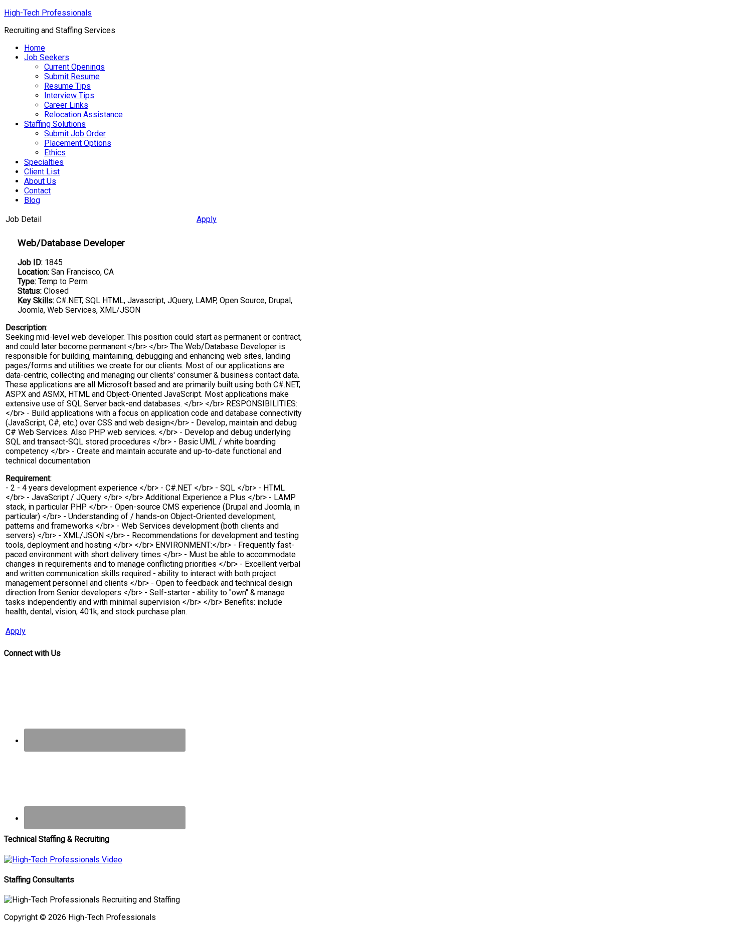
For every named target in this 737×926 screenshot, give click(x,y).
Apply (207, 219)
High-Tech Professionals (48, 13)
